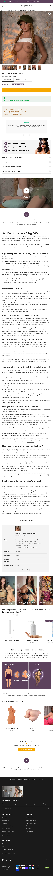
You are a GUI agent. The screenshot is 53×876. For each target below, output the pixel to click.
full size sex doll (36, 261)
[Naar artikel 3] (14, 67)
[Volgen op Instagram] (3, 860)
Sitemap (41, 779)
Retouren (5, 823)
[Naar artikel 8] (39, 67)
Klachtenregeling (7, 826)
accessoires (30, 442)
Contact (4, 817)
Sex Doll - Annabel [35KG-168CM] (25, 533)
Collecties (9, 10)
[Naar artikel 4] (19, 67)
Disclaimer (34, 779)
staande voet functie (17, 114)
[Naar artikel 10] (49, 67)
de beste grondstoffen (30, 224)
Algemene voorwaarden (24, 779)
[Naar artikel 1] (4, 67)
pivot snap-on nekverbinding (19, 111)
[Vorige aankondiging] (17, 1)
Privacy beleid (13, 779)
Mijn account (6, 835)
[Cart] (50, 6)
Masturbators (30, 831)
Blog (3, 846)
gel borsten (15, 112)
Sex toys (28, 828)
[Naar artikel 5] (24, 67)
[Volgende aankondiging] (49, 1)
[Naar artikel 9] (44, 67)
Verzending (5, 820)
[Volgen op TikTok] (7, 860)
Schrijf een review (26, 749)
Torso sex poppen (31, 820)
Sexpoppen (29, 817)
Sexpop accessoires (32, 826)
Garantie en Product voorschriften (8, 832)
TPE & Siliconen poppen (9, 853)
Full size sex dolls (31, 823)
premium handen (17, 109)
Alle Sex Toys (16, 10)
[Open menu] (2, 6)
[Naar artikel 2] (9, 67)
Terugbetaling (6, 828)
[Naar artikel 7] (34, 67)
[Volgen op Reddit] (10, 860)
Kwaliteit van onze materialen (7, 850)
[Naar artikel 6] (29, 67)
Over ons (5, 843)
